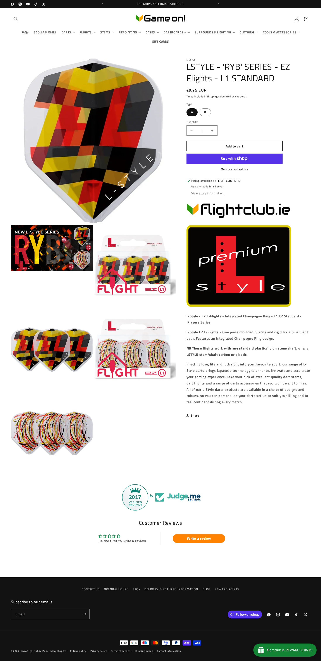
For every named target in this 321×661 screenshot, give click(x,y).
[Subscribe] (84, 614)
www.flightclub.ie (31, 651)
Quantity (192, 122)
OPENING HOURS (116, 589)
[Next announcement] (219, 4)
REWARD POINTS (227, 589)
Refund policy (78, 650)
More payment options (234, 169)
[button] (16, 19)
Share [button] (195, 415)
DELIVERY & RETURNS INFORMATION (171, 589)
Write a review (199, 538)
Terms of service (120, 650)
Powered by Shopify (54, 651)
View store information (207, 193)
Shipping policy (144, 650)
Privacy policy (98, 650)
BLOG (206, 589)
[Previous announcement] (102, 4)
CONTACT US (91, 589)
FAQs (136, 589)
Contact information (169, 650)
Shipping (212, 96)
